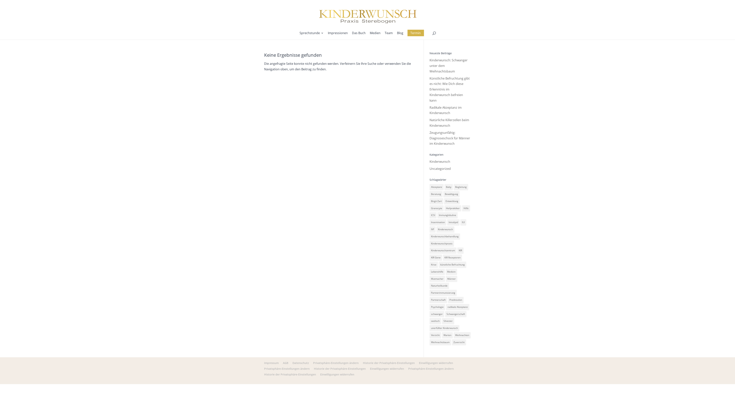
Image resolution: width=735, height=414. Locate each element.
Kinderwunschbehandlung (445, 236)
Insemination (438, 222)
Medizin (451, 271)
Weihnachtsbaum (440, 342)
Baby (448, 187)
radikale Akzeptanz (458, 307)
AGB (285, 363)
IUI (463, 222)
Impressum (271, 363)
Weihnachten (462, 335)
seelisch (435, 321)
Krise (433, 264)
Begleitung (461, 187)
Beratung (436, 194)
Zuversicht (459, 342)
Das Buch (359, 33)
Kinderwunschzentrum (443, 250)
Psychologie (437, 307)
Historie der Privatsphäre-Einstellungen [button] (389, 363)
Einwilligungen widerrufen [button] (436, 363)
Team (389, 33)
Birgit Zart (436, 201)
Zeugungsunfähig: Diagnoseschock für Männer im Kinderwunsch (450, 138)
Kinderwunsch (440, 161)
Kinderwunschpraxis (441, 243)
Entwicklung (452, 201)
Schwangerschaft (456, 314)
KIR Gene (436, 257)
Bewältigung (451, 194)
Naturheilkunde (439, 285)
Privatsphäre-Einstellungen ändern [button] (336, 363)
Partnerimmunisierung (443, 292)
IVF (432, 229)
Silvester (448, 321)
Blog (400, 33)
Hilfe (466, 208)
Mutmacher (437, 278)
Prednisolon (455, 299)
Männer (451, 278)
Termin (415, 33)
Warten (447, 335)
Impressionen (338, 33)
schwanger (437, 314)
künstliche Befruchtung (452, 264)
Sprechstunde (310, 33)
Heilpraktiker (453, 208)
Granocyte (436, 208)
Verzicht (435, 335)
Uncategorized (440, 169)
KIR (460, 250)
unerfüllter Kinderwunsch (444, 328)
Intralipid (453, 222)
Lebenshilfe (437, 271)
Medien (375, 33)
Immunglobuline (447, 215)
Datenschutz (300, 363)
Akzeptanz (436, 187)
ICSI (433, 215)
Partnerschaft (438, 299)
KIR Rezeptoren (452, 257)
